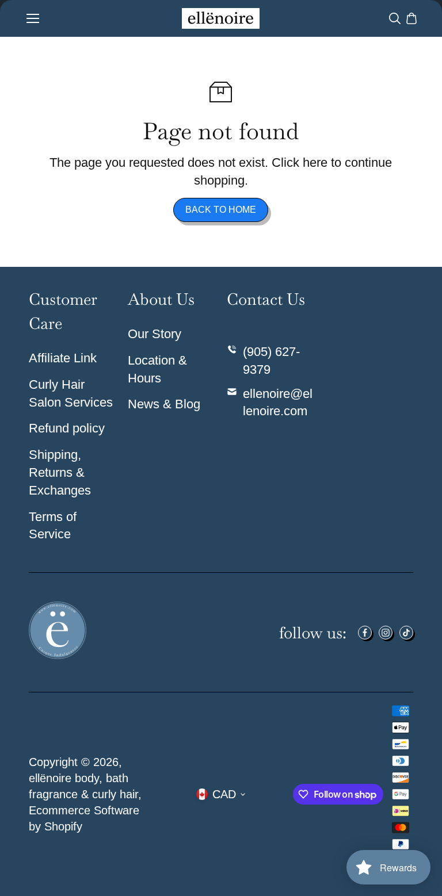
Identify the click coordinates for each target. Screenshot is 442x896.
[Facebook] (365, 633)
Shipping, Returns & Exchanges (60, 472)
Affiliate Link (63, 358)
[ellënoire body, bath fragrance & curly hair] (221, 18)
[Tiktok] (406, 633)
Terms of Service (53, 526)
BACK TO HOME (220, 210)
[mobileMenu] (32, 18)
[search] (395, 18)
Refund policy (67, 428)
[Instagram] (386, 633)
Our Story (154, 334)
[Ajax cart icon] (411, 18)
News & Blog (164, 404)
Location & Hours (157, 369)
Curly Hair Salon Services (71, 393)
